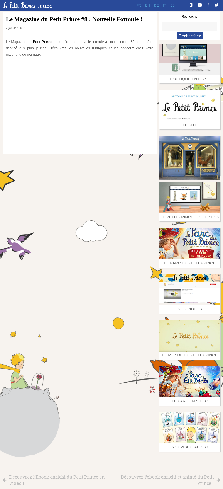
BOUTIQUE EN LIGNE (190, 79)
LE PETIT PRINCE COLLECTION (190, 217)
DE (156, 5)
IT (164, 5)
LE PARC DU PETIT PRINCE (190, 263)
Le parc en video (190, 401)
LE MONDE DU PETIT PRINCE (190, 355)
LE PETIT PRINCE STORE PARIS (190, 171)
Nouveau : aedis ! (190, 447)
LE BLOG (44, 7)
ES (172, 5)
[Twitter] (216, 5)
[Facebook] (208, 5)
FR (139, 5)
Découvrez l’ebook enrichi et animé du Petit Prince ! (167, 480)
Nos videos (190, 309)
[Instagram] (191, 5)
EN (147, 5)
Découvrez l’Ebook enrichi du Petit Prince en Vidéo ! (57, 480)
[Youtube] (199, 5)
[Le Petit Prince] (19, 5)
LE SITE (190, 125)
